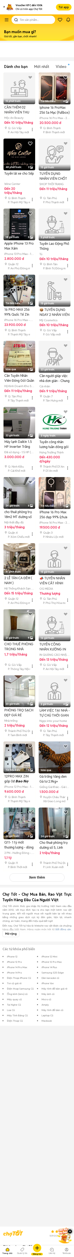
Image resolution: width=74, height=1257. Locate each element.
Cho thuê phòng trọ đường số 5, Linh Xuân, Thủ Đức (53, 845)
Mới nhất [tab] (41, 66)
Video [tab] (61, 66)
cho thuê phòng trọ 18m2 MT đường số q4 (18, 514)
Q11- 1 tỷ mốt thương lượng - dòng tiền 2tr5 (19, 845)
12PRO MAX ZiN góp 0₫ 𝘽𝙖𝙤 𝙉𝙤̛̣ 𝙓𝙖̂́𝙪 (16, 779)
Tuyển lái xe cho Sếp (19, 173)
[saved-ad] (60, 20)
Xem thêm (37, 877)
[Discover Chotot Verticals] (6, 20)
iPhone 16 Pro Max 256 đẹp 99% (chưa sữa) (53, 515)
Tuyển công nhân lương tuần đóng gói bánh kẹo (53, 444)
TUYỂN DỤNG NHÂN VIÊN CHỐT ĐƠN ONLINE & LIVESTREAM (53, 176)
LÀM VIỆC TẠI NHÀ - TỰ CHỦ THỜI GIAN (54, 713)
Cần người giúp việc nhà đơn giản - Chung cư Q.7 (54, 378)
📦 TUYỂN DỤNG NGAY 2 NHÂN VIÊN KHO (54, 312)
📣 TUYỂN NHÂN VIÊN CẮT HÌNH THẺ (52, 581)
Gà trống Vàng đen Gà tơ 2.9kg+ (53, 779)
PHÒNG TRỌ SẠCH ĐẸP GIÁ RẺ (18, 712)
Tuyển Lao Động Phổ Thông (54, 246)
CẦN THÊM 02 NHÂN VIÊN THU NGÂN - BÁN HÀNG (18, 110)
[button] (4, 7)
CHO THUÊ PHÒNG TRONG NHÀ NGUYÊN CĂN (18, 647)
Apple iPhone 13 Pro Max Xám (19, 246)
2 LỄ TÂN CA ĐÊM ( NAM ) (18, 580)
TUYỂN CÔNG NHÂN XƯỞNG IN (52, 646)
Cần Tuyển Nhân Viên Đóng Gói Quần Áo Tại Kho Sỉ (19, 378)
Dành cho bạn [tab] (16, 66)
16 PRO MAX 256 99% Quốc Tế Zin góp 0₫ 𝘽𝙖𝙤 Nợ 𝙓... (19, 312)
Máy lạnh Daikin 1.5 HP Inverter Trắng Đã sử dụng (18, 444)
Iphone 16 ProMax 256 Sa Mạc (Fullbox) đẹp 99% (54, 110)
